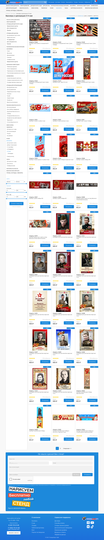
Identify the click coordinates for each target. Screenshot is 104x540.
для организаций (11, 8)
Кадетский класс (11, 37)
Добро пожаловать (12, 145)
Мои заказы (51, 2)
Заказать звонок (14, 533)
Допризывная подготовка (13, 35)
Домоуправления (11, 89)
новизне (80, 15)
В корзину (45, 51)
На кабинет (10, 135)
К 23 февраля (10, 149)
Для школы (10, 163)
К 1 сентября (10, 147)
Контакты (81, 2)
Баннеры (59, 8)
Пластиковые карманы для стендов (16, 73)
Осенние (9, 57)
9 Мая (51, 8)
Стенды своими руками (62, 525)
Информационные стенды (13, 91)
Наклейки (73, 5)
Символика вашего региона (14, 78)
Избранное (87, 2)
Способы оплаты (60, 523)
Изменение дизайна (61, 530)
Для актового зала (11, 142)
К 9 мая (9, 151)
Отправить (87, 474)
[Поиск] (45, 2)
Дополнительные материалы (63, 528)
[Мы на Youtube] (92, 523)
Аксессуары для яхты (12, 5)
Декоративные (10, 55)
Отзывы (76, 2)
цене (85, 15)
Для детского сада (11, 129)
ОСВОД (9, 113)
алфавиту (90, 15)
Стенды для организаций (14, 85)
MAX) (18, 529)
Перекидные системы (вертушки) (15, 71)
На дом (9, 133)
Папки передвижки (12, 68)
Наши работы (69, 2)
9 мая (8, 51)
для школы (46, 5)
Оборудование (24, 5)
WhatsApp (13, 529)
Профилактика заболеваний (14, 118)
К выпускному (10, 156)
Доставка (57, 2)
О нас (33, 523)
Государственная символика (14, 82)
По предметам (11, 39)
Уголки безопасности (12, 122)
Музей (8, 95)
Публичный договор (38, 528)
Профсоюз (9, 100)
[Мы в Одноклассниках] (88, 523)
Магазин (9, 93)
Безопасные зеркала (91, 8)
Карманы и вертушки (83, 5)
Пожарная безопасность (13, 115)
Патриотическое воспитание (60, 5)
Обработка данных (60, 534)
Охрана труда (10, 98)
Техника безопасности (13, 105)
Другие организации (12, 102)
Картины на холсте (76, 8)
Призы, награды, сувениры (14, 10)
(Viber (9, 529)
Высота (8, 194)
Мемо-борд (34, 8)
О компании (36, 517)
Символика (94, 5)
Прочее (9, 30)
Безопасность (24, 8)
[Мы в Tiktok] (92, 527)
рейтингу (96, 15)
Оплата (63, 2)
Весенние (9, 53)
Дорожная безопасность (13, 111)
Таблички (44, 8)
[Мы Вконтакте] (88, 527)
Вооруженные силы (12, 87)
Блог (33, 530)
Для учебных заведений (13, 109)
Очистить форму (16, 206)
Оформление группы (12, 26)
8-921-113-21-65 (13, 525)
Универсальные (11, 59)
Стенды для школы (12, 33)
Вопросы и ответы (60, 532)
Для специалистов (11, 28)
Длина (8, 188)
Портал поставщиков (38, 532)
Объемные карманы (12, 66)
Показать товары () (16, 203)
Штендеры (10, 153)
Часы (66, 8)
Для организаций (11, 107)
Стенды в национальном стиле (15, 80)
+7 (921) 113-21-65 (14, 528)
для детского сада (36, 5)
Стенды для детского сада (14, 24)
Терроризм (9, 120)
